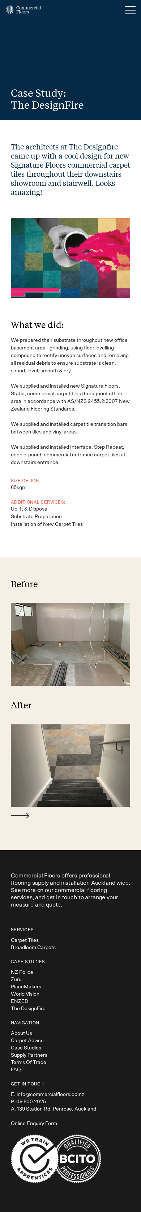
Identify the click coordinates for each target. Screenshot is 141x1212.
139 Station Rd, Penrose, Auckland (56, 1109)
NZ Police (22, 972)
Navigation (25, 1023)
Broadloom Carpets (33, 947)
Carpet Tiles (25, 940)
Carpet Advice (27, 1040)
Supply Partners (29, 1055)
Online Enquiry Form (34, 1123)
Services (22, 930)
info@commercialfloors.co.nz (50, 1094)
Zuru (16, 979)
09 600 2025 (31, 1101)
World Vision (25, 994)
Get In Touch (27, 1084)
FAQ (16, 1069)
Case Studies (28, 962)
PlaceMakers (26, 986)
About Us (21, 1033)
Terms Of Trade (28, 1062)
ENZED (19, 1001)
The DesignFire (28, 1008)
